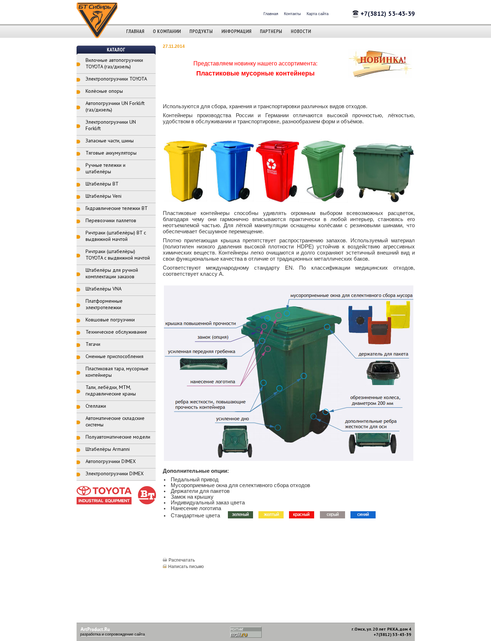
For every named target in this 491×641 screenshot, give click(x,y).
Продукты (201, 31)
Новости (301, 31)
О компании (167, 31)
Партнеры (271, 31)
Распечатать (182, 560)
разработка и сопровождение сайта (112, 634)
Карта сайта (318, 14)
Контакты (292, 14)
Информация (236, 31)
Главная (270, 14)
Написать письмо (186, 566)
